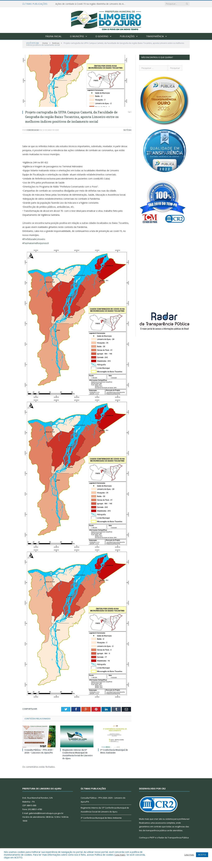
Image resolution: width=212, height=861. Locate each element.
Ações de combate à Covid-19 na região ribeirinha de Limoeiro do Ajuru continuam (91, 3)
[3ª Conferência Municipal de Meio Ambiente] (114, 736)
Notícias (127, 130)
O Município (77, 36)
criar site (158, 819)
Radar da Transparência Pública (173, 837)
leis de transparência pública (152, 830)
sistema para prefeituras (177, 819)
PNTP (152, 837)
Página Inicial (53, 36)
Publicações (127, 36)
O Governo (101, 36)
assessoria (160, 822)
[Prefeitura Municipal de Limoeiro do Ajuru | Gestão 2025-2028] (106, 19)
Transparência (155, 36)
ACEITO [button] (202, 854)
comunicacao (32, 130)
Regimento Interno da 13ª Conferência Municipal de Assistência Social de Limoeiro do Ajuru (77, 754)
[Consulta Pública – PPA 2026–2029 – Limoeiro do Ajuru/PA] (39, 736)
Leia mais (120, 854)
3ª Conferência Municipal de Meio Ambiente (114, 751)
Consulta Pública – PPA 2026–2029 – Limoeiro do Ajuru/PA (39, 751)
